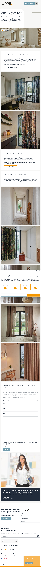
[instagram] (6, 558)
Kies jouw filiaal (6, 518)
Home (2, 8)
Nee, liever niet (7, 446)
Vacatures (23, 521)
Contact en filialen (24, 518)
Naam (4, 403)
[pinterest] (4, 558)
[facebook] (2, 558)
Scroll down (6, 30)
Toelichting (5, 432)
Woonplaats (5, 423)
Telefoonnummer (8, 428)
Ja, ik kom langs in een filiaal (11, 67)
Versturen (6, 449)
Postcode (4, 418)
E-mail (4, 408)
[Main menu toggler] (36, 3)
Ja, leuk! (5, 444)
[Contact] (39, 3)
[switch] (15, 288)
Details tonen (35, 291)
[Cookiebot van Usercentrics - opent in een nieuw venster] (35, 271)
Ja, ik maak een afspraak (10, 166)
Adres (4, 413)
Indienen (38, 536)
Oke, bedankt (29, 563)
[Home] (6, 3)
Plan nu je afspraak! (29, 3)
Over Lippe (23, 515)
